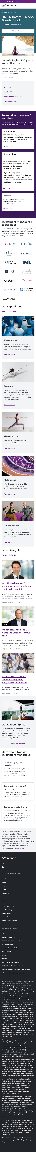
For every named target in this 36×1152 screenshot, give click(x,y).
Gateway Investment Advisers (12, 941)
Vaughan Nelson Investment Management (17, 969)
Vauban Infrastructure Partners (13, 966)
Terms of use (6, 917)
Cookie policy (6, 913)
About (4, 889)
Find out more (7, 77)
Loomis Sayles (6, 951)
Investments (6, 879)
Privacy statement (8, 906)
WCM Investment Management (13, 973)
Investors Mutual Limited (10, 948)
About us (7, 87)
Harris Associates (7, 944)
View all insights (9, 555)
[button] (18, 743)
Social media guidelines (10, 910)
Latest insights (10, 101)
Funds (4, 882)
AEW (3, 934)
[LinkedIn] (3, 867)
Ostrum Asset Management (11, 962)
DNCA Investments (8, 937)
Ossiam (4, 959)
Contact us (5, 893)
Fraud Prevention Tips (9, 920)
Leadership (8, 92)
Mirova (4, 955)
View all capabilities (10, 312)
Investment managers (12, 96)
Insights (4, 886)
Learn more (19, 848)
